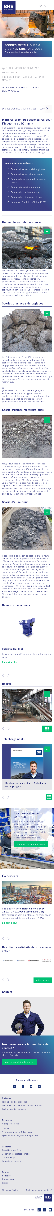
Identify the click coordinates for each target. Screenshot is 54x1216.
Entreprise (7, 1120)
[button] (47, 109)
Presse (5, 1183)
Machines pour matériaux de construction (22, 1105)
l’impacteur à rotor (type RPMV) (22, 393)
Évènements (8, 1179)
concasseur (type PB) (15, 480)
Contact (6, 1172)
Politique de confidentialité (39, 1190)
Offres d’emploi (9, 1157)
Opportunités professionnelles (16, 1154)
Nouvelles (6, 1176)
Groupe (5, 1128)
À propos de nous (10, 1124)
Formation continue (11, 1161)
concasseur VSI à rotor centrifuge (21, 586)
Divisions (6, 1098)
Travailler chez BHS (11, 1150)
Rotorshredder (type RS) (19, 357)
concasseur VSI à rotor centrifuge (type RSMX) (27, 391)
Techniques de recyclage (24, 68)
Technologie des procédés (14, 1102)
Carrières (6, 1147)
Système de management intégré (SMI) (20, 1135)
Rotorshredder (34, 580)
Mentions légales (10, 1190)
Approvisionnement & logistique (17, 1132)
